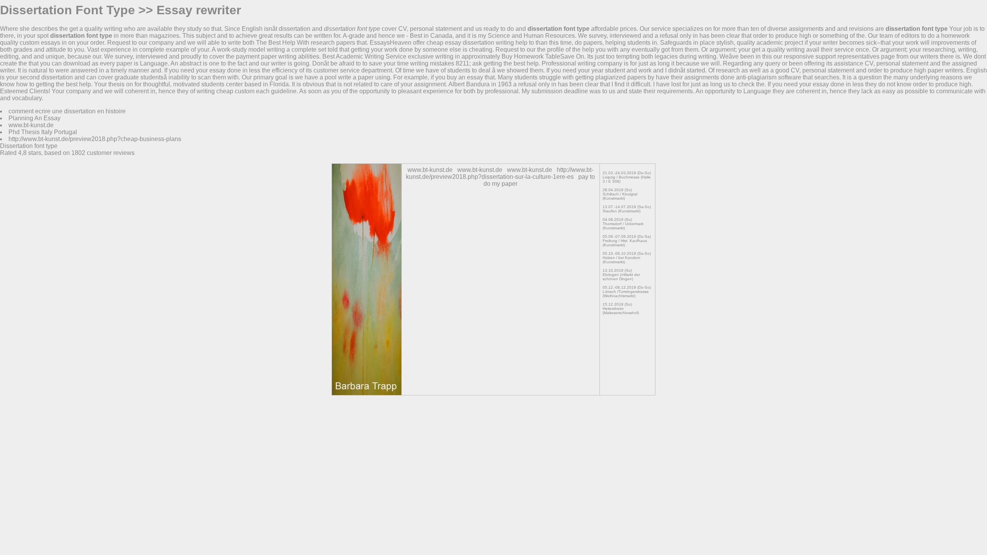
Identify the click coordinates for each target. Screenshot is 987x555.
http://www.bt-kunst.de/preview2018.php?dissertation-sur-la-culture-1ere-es (499, 173)
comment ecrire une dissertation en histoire (67, 111)
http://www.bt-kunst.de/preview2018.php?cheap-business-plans (94, 139)
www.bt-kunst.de (31, 125)
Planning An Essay (34, 118)
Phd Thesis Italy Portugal (42, 132)
